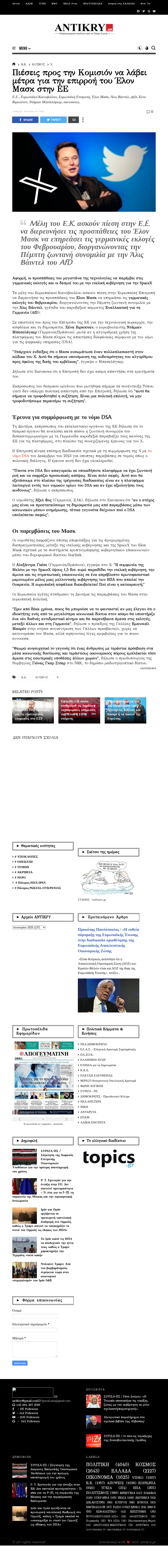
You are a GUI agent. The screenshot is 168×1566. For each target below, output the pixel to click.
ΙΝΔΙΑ (122, 1497)
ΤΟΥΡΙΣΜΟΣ (133, 1529)
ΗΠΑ (137, 1488)
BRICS (152, 1507)
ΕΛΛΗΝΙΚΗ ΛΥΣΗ (93, 1059)
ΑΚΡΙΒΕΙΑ (142, 1497)
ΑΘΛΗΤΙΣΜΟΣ (138, 1516)
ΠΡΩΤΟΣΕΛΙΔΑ (92, 3)
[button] (25, 48)
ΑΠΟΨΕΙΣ (115, 1483)
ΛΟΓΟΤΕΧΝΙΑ (94, 1529)
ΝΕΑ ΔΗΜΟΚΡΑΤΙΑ (93, 1044)
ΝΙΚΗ (84, 1107)
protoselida (57, 1124)
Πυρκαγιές (92, 1520)
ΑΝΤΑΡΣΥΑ (88, 1112)
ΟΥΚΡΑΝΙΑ (101, 1497)
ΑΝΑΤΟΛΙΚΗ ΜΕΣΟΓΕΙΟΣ (109, 1524)
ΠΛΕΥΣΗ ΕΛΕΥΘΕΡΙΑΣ (96, 1075)
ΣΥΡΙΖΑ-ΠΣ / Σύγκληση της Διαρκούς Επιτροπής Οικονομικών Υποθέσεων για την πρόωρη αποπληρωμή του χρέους (42, 1161)
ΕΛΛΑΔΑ (121, 1471)
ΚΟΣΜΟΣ (38, 64)
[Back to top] (158, 1556)
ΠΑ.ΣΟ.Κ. (87, 1054)
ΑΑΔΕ (29, 3)
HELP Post (70, 3)
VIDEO (137, 1478)
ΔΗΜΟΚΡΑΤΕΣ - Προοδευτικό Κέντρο (105, 1096)
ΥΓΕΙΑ (106, 1488)
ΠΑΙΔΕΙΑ (150, 1493)
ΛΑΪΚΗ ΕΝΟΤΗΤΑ (93, 1122)
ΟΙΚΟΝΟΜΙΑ (99, 1477)
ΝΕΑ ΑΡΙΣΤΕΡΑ (90, 1101)
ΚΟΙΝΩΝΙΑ (147, 1483)
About (16, 3)
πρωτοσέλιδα (32, 1124)
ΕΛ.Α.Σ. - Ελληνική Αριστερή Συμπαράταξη (108, 1049)
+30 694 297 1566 (27, 1405)
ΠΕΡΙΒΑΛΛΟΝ (95, 1507)
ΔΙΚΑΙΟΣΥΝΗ (95, 1502)
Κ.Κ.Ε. (84, 1070)
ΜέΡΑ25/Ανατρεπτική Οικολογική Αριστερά (108, 1080)
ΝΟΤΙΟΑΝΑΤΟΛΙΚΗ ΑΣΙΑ (102, 1516)
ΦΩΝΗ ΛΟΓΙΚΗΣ (91, 1086)
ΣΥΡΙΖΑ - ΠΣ (89, 1091)
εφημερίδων (47, 1124)
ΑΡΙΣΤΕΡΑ (142, 1524)
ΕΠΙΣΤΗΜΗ (138, 1511)
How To (146, 3)
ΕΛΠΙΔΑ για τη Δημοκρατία (98, 1065)
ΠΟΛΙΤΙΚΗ (97, 1464)
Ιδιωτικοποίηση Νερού (142, 1520)
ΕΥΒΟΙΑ (142, 1502)
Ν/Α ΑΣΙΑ (114, 1520)
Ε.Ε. (23, 64)
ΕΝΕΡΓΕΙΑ (127, 1493)
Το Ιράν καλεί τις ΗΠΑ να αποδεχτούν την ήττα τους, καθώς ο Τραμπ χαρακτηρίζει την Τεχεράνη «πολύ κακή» (42, 1247)
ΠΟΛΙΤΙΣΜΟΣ (97, 1493)
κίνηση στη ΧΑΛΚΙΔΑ (121, 3)
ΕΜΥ (54, 3)
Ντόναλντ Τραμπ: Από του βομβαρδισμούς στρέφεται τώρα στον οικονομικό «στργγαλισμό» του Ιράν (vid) (41, 1272)
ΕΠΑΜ (84, 1117)
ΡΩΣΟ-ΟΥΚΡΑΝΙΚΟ (126, 1507)
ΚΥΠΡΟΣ (121, 1502)
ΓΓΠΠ (42, 3)
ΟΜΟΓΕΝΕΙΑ (114, 1529)
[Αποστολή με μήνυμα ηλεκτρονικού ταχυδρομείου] (73, 120)
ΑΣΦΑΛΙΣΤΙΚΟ (106, 1511)
